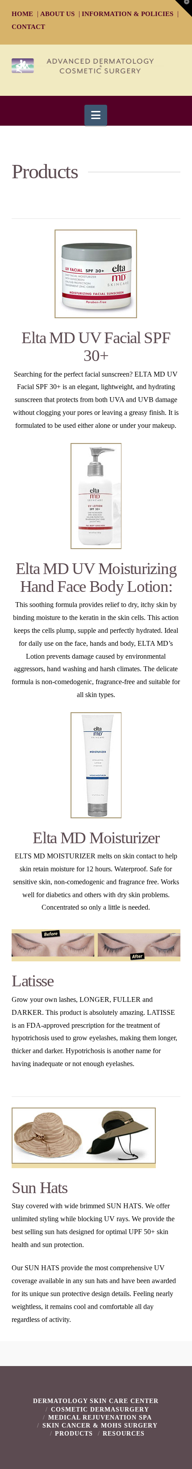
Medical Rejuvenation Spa (100, 1417)
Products (74, 1433)
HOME (22, 13)
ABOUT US (57, 13)
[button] (95, 115)
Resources (124, 1433)
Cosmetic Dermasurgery (100, 1409)
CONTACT (28, 26)
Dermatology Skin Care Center (96, 1401)
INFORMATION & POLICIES (127, 13)
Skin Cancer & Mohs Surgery (100, 1425)
